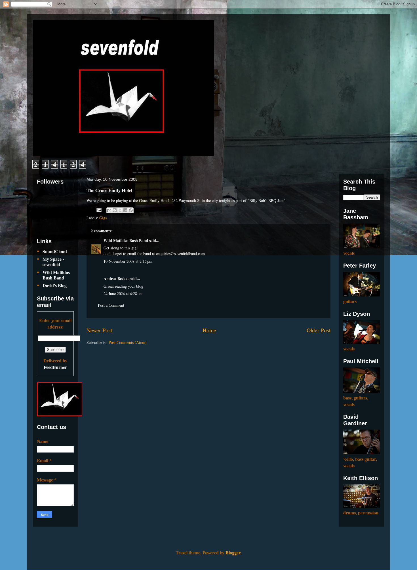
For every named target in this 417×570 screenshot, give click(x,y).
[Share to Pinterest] (131, 210)
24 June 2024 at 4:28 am (123, 293)
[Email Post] (98, 209)
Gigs (103, 217)
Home (209, 330)
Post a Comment (111, 305)
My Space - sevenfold (53, 262)
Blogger (233, 552)
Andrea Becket (116, 278)
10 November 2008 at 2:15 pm (128, 261)
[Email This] (109, 210)
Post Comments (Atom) (128, 342)
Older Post (318, 330)
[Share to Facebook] (125, 210)
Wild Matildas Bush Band (126, 240)
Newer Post (99, 330)
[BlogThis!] (114, 210)
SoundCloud (55, 251)
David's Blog (55, 285)
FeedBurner (55, 367)
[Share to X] (120, 210)
